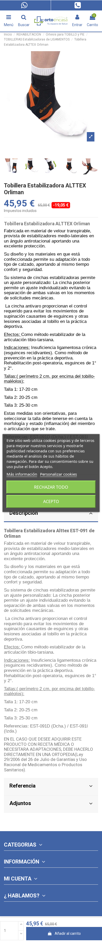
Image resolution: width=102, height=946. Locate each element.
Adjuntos (20, 803)
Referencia (22, 786)
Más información (22, 474)
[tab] (51, 514)
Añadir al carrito (68, 933)
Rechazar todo (51, 487)
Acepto (51, 501)
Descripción (23, 513)
